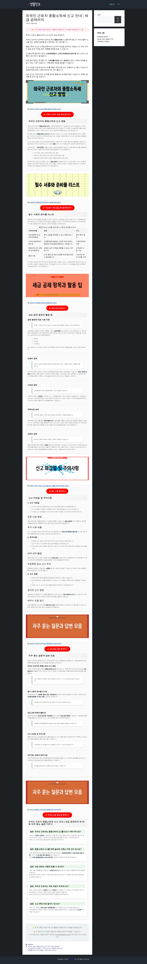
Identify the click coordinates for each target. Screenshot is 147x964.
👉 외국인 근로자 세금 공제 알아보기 (57, 114)
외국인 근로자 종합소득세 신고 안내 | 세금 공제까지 (44, 946)
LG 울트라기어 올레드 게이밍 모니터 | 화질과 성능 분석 (45, 948)
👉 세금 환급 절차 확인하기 (57, 649)
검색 (99, 15)
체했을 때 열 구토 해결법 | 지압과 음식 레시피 (42, 950)
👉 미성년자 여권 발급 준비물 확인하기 (57, 208)
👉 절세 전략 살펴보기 (57, 308)
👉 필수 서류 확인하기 (57, 491)
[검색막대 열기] (118, 4)
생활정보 (112, 4)
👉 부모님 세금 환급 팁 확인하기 (57, 815)
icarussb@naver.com (63, 934)
